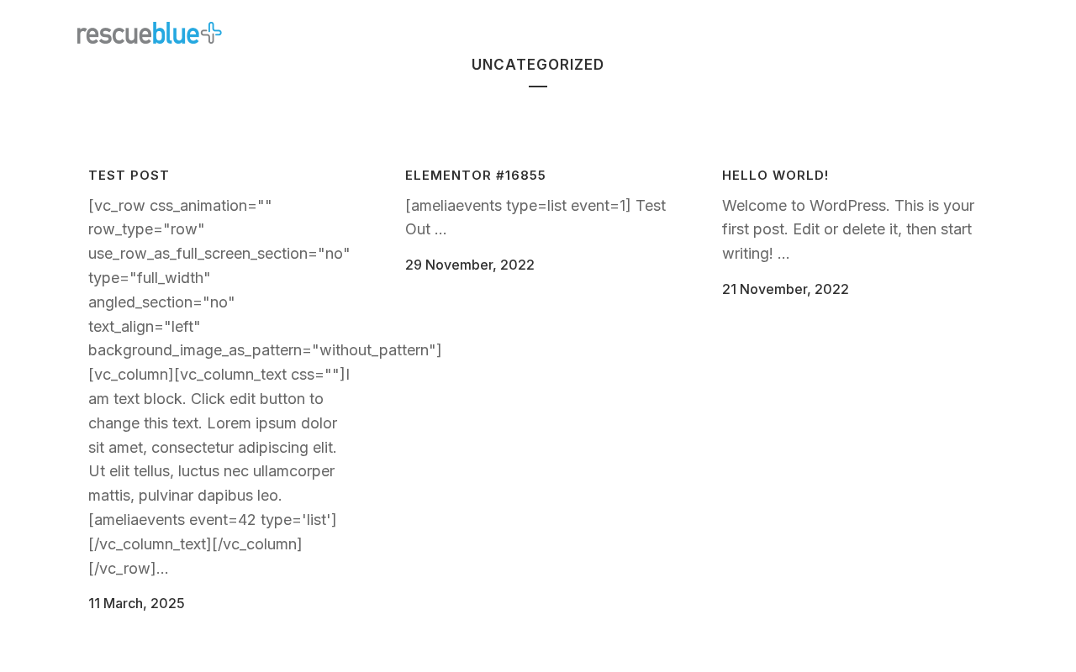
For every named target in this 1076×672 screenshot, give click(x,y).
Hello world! (775, 175)
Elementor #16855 (475, 175)
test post (129, 175)
